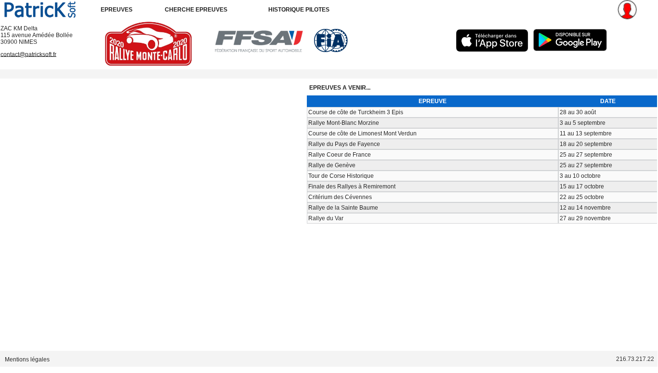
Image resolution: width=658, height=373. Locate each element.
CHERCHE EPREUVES (196, 9)
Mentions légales (27, 359)
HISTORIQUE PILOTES (298, 9)
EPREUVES (116, 9)
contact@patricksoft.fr (28, 54)
